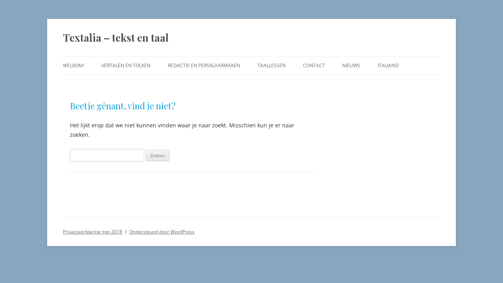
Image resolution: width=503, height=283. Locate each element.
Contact (314, 65)
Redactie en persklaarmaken (204, 65)
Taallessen (271, 65)
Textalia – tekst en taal (116, 37)
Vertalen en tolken (126, 65)
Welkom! (73, 65)
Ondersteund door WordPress (162, 231)
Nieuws (351, 65)
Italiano (388, 65)
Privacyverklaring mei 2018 (92, 231)
